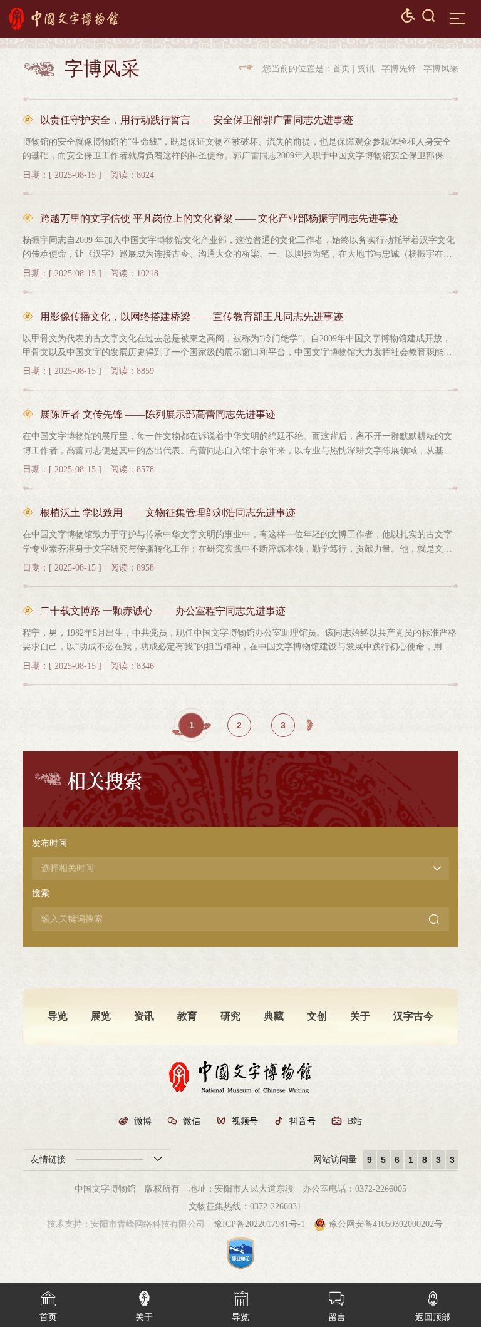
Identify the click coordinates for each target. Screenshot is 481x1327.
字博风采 (440, 68)
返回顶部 (432, 1306)
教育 (187, 1016)
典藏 (274, 1016)
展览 (101, 1016)
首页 (341, 68)
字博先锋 (398, 68)
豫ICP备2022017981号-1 (259, 1224)
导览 (58, 1016)
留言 (337, 1306)
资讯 (366, 68)
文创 (317, 1016)
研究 (230, 1016)
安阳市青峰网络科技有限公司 (148, 1224)
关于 (360, 1016)
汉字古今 (413, 1016)
